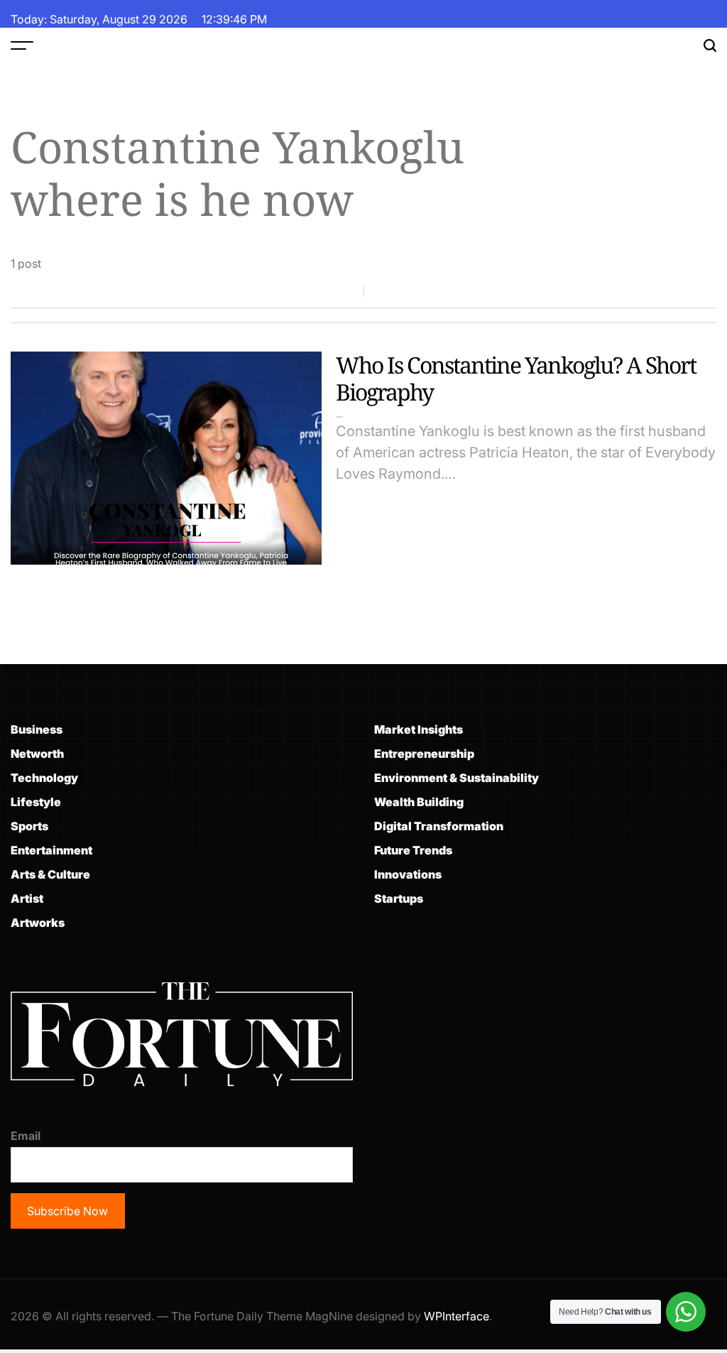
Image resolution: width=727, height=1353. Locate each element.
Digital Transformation (438, 826)
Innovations (408, 874)
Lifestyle (36, 802)
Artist (27, 898)
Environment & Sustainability (456, 778)
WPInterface (456, 1316)
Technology (44, 778)
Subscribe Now (67, 1211)
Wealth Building (419, 802)
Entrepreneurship (424, 753)
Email (25, 1136)
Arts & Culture (50, 874)
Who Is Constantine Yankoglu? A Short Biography (516, 378)
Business (36, 729)
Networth (37, 753)
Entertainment (51, 850)
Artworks (38, 922)
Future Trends (413, 850)
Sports (29, 826)
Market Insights (418, 729)
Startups (398, 898)
